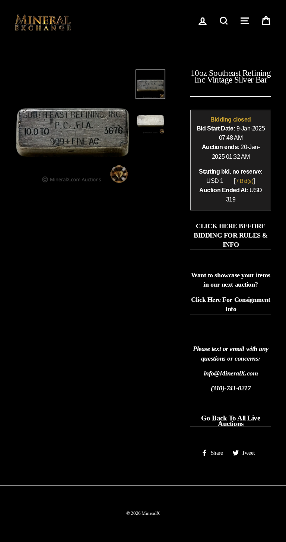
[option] (72, 127)
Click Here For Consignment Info (230, 304)
